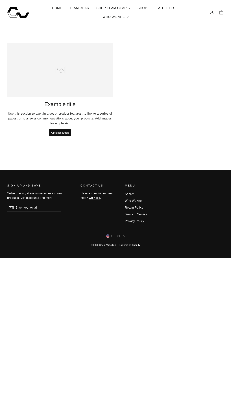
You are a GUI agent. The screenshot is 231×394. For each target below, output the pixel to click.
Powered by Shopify (129, 245)
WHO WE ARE (114, 17)
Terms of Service (136, 214)
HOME (57, 8)
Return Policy (134, 207)
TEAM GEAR (79, 8)
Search (130, 194)
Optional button (60, 132)
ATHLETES (167, 8)
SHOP (143, 8)
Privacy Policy (134, 221)
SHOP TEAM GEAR (112, 8)
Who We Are (133, 200)
